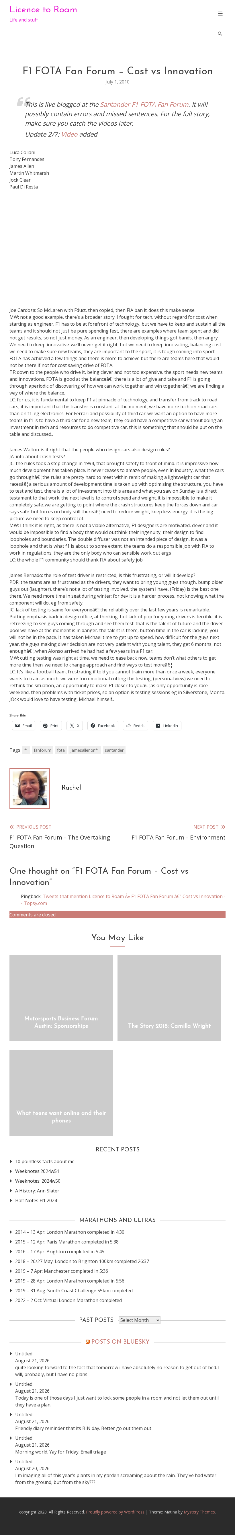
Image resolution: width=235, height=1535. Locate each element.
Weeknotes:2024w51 (37, 1171)
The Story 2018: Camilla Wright (169, 1026)
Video (69, 134)
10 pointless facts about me (45, 1161)
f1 (26, 750)
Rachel (71, 788)
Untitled (23, 1354)
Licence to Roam (43, 10)
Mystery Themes (199, 1512)
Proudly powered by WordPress (116, 1512)
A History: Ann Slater (37, 1191)
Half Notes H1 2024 (36, 1200)
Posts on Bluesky (120, 1342)
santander (114, 750)
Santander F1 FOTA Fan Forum (144, 104)
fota (61, 750)
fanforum (42, 750)
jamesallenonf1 (84, 750)
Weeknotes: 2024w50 (37, 1181)
